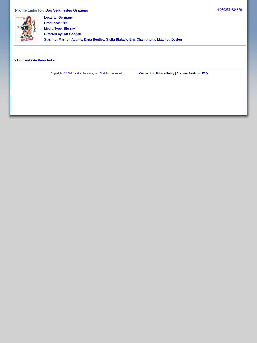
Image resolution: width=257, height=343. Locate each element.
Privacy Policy (165, 73)
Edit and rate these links (36, 60)
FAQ (205, 73)
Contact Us (146, 73)
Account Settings (188, 73)
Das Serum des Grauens (66, 10)
